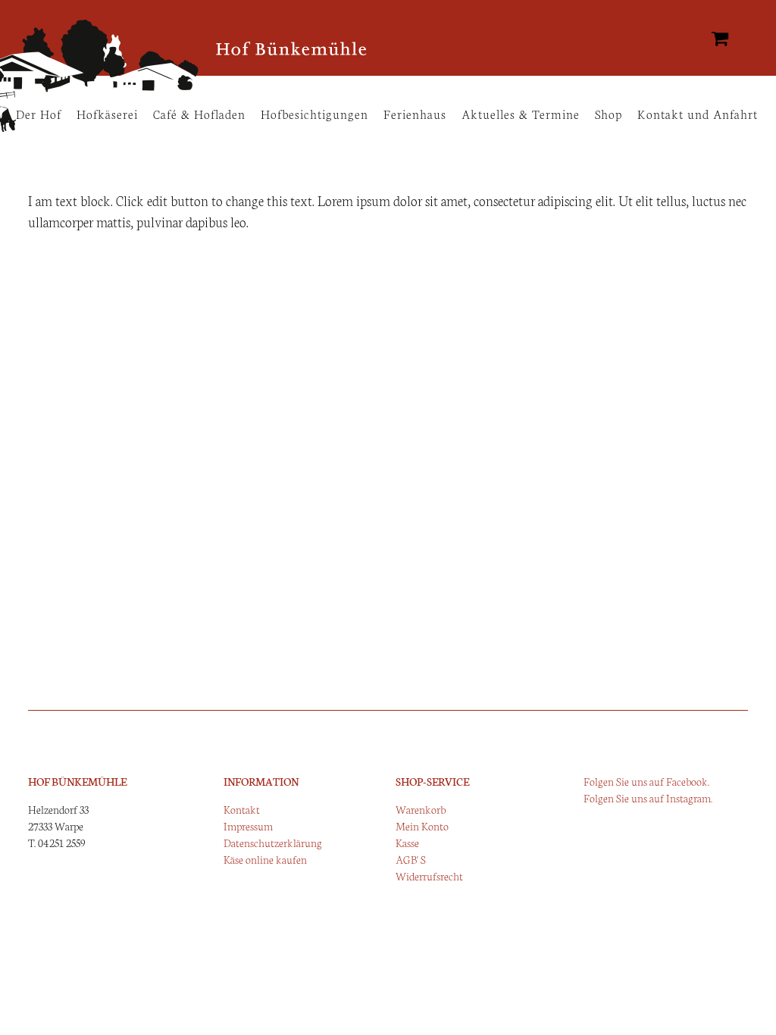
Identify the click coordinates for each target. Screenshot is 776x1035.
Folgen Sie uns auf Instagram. (648, 797)
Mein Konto (422, 825)
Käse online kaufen (265, 859)
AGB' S (411, 859)
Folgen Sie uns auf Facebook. (646, 781)
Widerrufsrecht (429, 875)
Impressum (248, 825)
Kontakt (242, 809)
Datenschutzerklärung (273, 842)
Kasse (407, 842)
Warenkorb (421, 809)
